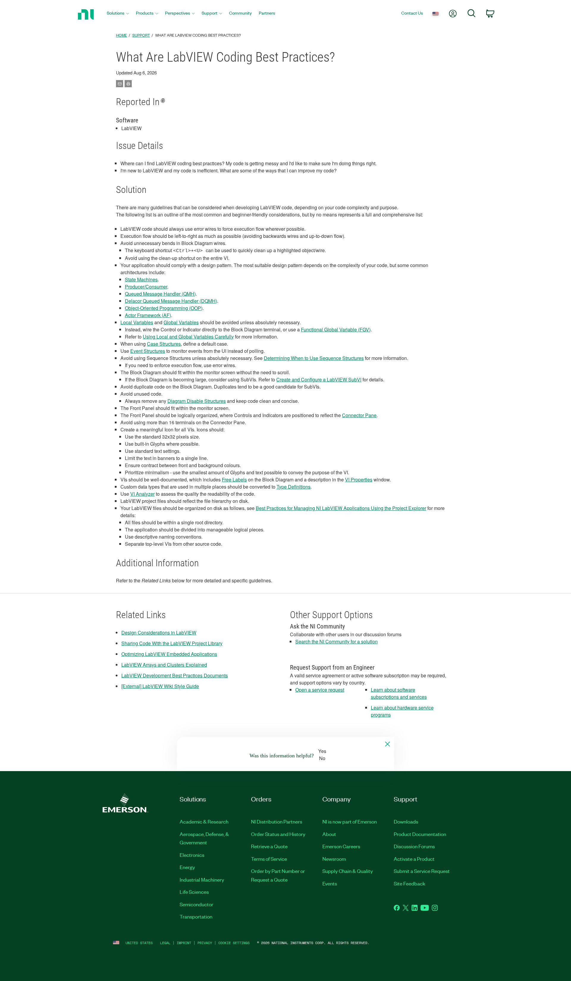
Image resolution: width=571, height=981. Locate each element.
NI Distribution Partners (276, 821)
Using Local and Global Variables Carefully (188, 336)
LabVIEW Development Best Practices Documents (174, 675)
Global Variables (181, 322)
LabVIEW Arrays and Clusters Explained (164, 664)
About (329, 834)
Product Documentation (420, 834)
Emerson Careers (341, 846)
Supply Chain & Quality (347, 871)
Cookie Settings (234, 942)
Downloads (406, 821)
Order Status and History (278, 834)
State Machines (141, 279)
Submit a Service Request (422, 871)
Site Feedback (409, 883)
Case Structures (164, 343)
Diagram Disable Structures (196, 400)
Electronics (192, 854)
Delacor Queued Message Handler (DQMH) (171, 300)
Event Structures (147, 350)
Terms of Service (269, 858)
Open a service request (319, 689)
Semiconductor (196, 904)
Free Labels (234, 479)
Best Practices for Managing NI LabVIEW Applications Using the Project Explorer (341, 508)
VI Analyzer (142, 493)
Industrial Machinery (202, 879)
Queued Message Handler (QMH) (160, 293)
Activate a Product (414, 858)
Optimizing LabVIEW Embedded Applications (169, 654)
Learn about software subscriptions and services (399, 693)
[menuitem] (117, 14)
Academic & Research (204, 821)
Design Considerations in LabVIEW (158, 632)
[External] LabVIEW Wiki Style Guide (160, 686)
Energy (187, 867)
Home (121, 35)
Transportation (196, 916)
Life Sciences (194, 891)
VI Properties (358, 479)
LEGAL (165, 942)
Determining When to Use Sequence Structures (314, 358)
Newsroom (334, 858)
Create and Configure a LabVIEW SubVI (318, 379)
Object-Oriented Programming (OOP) (164, 308)
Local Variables (136, 322)
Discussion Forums (414, 846)
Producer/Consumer (146, 286)
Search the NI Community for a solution (336, 641)
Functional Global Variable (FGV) (336, 329)
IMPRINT (184, 942)
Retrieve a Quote (269, 846)
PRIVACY (204, 942)
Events (329, 883)
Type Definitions (293, 486)
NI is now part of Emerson (349, 821)
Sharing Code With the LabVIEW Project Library (171, 643)
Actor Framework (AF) (148, 315)
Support (141, 35)
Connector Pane (359, 415)
